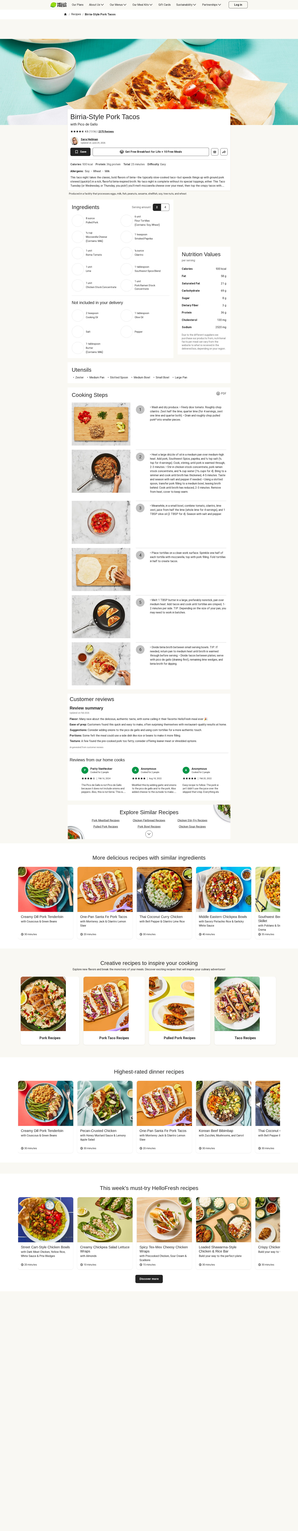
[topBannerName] (149, 29)
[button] (120, 207)
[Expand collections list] (149, 834)
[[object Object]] (214, 151)
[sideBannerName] (204, 221)
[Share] (224, 151)
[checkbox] (71, 131)
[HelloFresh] (58, 4)
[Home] (65, 14)
